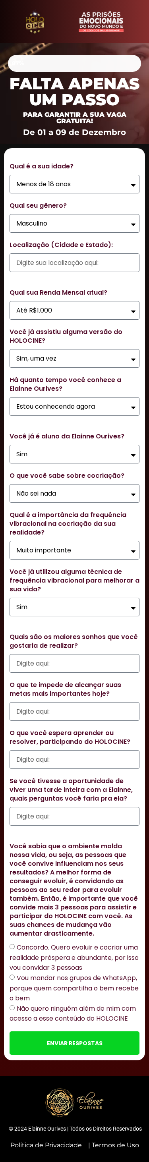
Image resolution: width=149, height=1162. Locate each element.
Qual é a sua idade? (42, 166)
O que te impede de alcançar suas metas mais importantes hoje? (65, 689)
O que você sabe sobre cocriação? (67, 475)
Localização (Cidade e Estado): (61, 245)
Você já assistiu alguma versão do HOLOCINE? (66, 336)
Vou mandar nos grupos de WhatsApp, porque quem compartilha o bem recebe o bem (74, 988)
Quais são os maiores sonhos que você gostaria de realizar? (74, 641)
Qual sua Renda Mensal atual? (58, 292)
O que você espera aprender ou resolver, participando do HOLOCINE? (70, 737)
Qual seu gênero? (38, 205)
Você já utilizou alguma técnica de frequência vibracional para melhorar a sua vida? (74, 580)
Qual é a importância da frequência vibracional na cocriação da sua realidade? (68, 524)
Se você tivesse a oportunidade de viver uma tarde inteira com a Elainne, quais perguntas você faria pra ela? (71, 790)
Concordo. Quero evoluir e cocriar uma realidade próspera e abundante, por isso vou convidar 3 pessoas (74, 957)
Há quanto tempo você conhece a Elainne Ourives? (65, 384)
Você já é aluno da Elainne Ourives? (67, 436)
